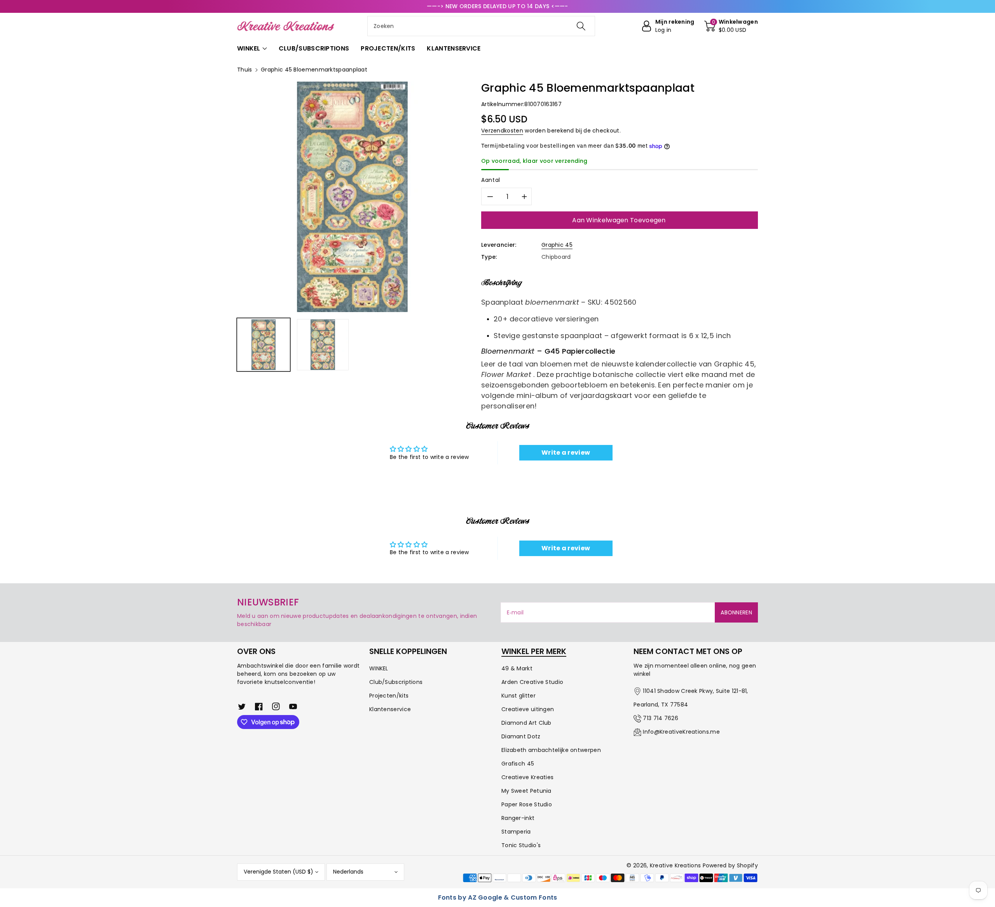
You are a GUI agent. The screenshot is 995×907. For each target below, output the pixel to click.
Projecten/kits (388, 695)
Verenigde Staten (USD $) (278, 872)
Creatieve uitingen (527, 709)
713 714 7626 (660, 718)
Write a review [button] (565, 452)
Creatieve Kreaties (527, 777)
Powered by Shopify (730, 865)
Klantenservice (390, 709)
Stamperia (516, 831)
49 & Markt (516, 668)
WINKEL (378, 668)
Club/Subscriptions (395, 682)
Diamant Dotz (521, 736)
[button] (731, 26)
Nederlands (348, 872)
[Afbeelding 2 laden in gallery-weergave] (322, 344)
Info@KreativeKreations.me (681, 732)
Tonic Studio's (521, 845)
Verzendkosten (502, 130)
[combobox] (481, 26)
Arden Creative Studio (532, 682)
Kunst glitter (518, 695)
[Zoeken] (581, 26)
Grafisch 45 (517, 763)
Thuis (244, 69)
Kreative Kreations (675, 865)
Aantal (490, 180)
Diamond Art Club (526, 723)
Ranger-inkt (517, 818)
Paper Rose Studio (526, 804)
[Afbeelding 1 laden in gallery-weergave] (263, 344)
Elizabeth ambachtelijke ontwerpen (551, 750)
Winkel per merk (533, 651)
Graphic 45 (557, 245)
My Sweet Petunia (526, 791)
